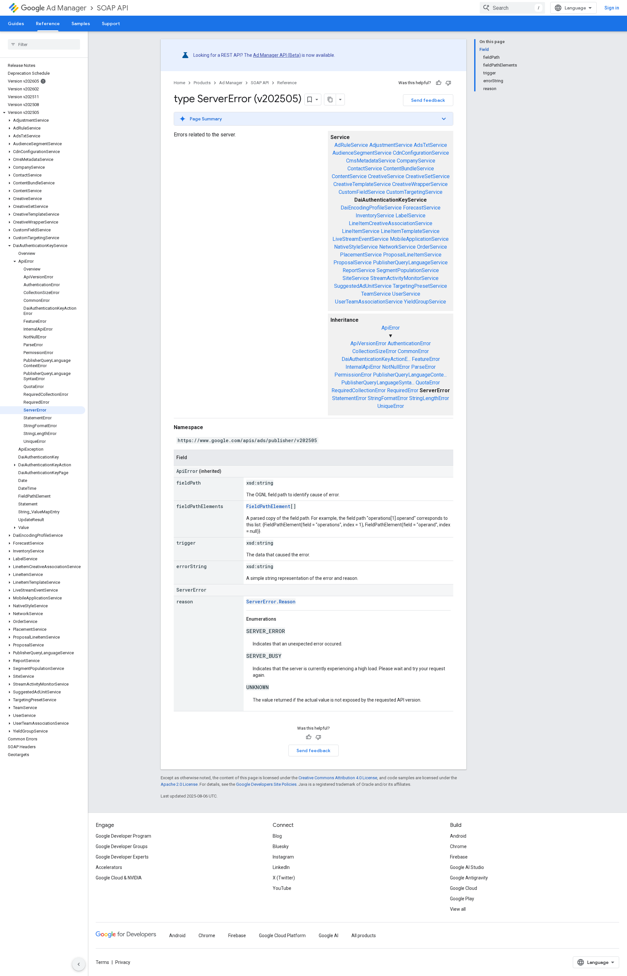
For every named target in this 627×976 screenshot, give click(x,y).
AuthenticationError (409, 343)
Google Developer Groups (122, 846)
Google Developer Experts (122, 857)
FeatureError (426, 359)
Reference (48, 23)
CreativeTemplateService (362, 184)
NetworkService (397, 247)
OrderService (432, 247)
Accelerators (109, 867)
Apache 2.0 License (179, 784)
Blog (277, 836)
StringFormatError (388, 398)
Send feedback (428, 100)
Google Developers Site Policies (266, 784)
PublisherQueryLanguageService (410, 262)
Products (202, 82)
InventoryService (375, 215)
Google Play (462, 898)
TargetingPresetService (420, 286)
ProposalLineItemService (412, 255)
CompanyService (416, 161)
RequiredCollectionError (358, 390)
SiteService (356, 278)
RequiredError (402, 390)
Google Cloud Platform (282, 935)
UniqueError (391, 406)
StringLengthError (429, 398)
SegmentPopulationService (408, 270)
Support (111, 23)
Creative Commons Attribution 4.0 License (337, 777)
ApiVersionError (368, 343)
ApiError (390, 328)
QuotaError (428, 383)
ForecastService (422, 208)
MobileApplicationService (419, 239)
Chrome (458, 846)
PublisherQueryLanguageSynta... (377, 383)
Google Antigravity (469, 877)
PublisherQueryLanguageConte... (410, 375)
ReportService (359, 270)
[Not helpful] (448, 83)
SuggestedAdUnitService (363, 286)
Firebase (459, 857)
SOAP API (112, 8)
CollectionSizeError (374, 351)
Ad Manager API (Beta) (277, 55)
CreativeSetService (428, 176)
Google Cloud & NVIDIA (119, 877)
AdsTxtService (430, 145)
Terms (102, 962)
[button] (42, 112)
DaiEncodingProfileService (371, 208)
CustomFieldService (362, 192)
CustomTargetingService (414, 192)
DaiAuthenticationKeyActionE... (376, 359)
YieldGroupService (425, 302)
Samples (81, 23)
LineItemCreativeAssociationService (390, 223)
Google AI (328, 935)
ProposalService (352, 262)
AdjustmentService (390, 145)
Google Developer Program (123, 836)
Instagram (283, 857)
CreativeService (386, 176)
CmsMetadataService (370, 161)
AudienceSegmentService (362, 153)
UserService (406, 294)
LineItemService (360, 231)
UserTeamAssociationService (369, 302)
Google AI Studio (467, 867)
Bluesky (281, 846)
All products (363, 935)
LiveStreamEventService (360, 239)
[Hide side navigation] (78, 964)
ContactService (364, 168)
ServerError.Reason (271, 601)
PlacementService (361, 255)
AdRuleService (351, 145)
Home (179, 82)
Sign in (611, 7)
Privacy (122, 962)
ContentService (349, 176)
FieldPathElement (268, 506)
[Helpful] (438, 83)
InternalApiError (363, 367)
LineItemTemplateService (410, 231)
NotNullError (396, 367)
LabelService (410, 215)
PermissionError (353, 375)
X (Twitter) (284, 877)
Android (458, 836)
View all (458, 909)
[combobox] (512, 8)
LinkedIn (281, 867)
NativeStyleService (356, 247)
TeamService (376, 294)
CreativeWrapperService (420, 184)
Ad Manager (66, 8)
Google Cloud (463, 888)
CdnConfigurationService (421, 153)
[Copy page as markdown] (330, 99)
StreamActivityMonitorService (404, 278)
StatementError (349, 398)
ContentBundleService (408, 168)
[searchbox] (44, 44)
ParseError (423, 367)
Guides (16, 23)
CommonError (413, 351)
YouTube (282, 888)
